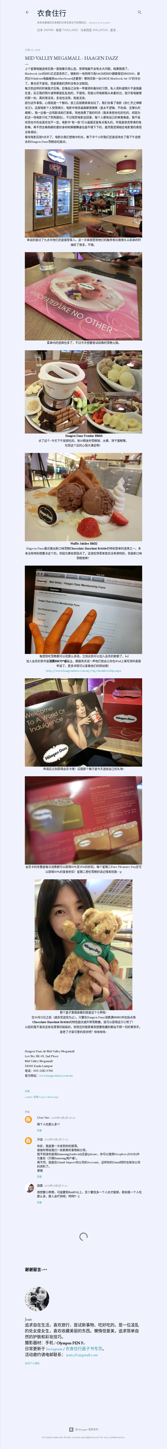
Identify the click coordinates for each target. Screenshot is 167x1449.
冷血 (40, 1139)
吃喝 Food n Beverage (45, 1097)
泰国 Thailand (67, 30)
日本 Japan (45, 30)
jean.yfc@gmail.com (82, 1354)
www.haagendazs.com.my (56, 1075)
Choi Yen (43, 1118)
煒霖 (40, 1185)
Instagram (54, 1348)
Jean (28, 1319)
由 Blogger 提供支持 (86, 1429)
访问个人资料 (32, 1363)
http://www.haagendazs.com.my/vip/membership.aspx (83, 671)
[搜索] (139, 11)
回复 (39, 1130)
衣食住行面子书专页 (84, 1348)
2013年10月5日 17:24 (56, 1185)
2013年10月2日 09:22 (63, 1117)
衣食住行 (51, 13)
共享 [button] (27, 1091)
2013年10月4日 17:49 (56, 1139)
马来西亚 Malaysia (94, 30)
